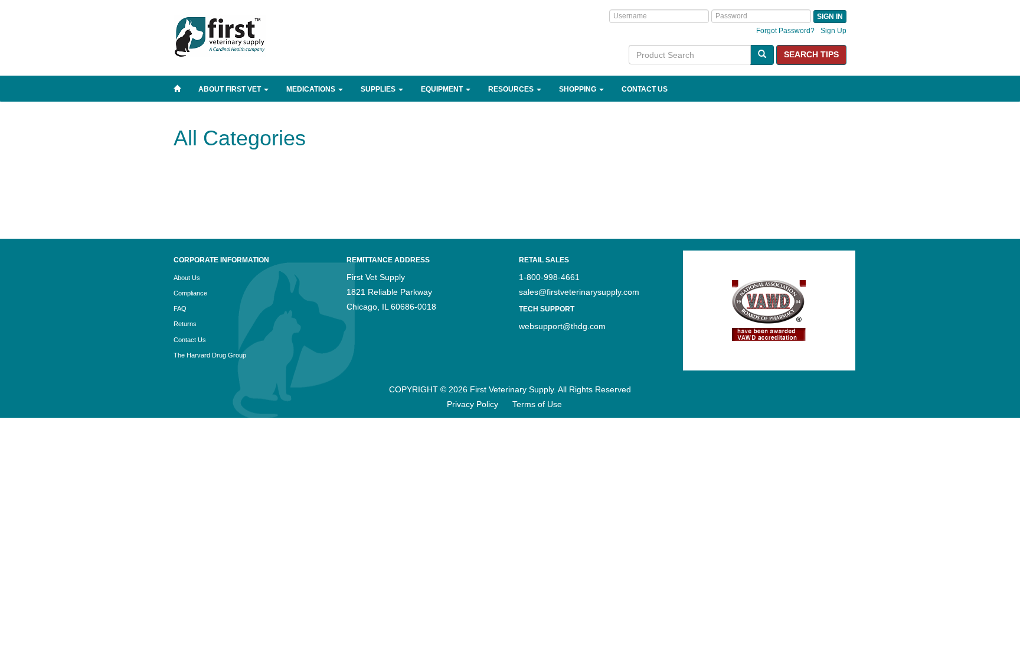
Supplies (379, 89)
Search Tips (811, 54)
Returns (185, 323)
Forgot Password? (785, 31)
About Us (187, 277)
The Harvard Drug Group (210, 355)
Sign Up (833, 31)
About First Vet (230, 89)
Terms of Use (537, 404)
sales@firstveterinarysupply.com (579, 292)
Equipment (443, 89)
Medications (311, 89)
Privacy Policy (472, 404)
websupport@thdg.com (562, 326)
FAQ (180, 308)
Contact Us (645, 89)
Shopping (578, 89)
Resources (511, 89)
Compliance (190, 293)
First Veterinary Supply (262, 36)
